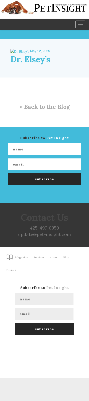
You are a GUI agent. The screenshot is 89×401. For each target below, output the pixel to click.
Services (39, 257)
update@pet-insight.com (44, 234)
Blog (66, 257)
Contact (11, 270)
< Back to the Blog (44, 106)
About (54, 257)
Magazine (21, 257)
